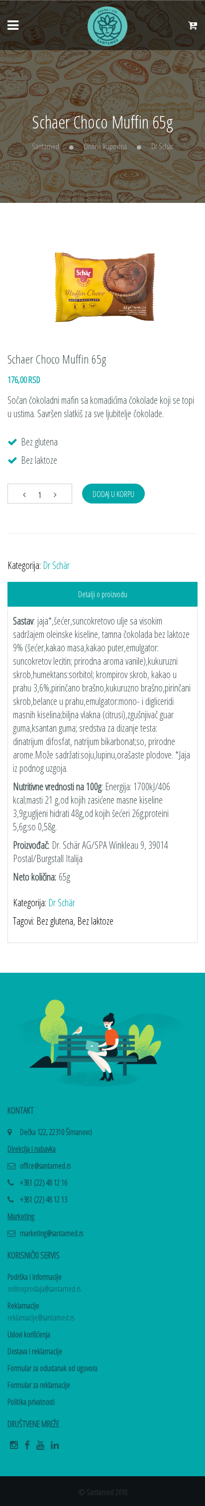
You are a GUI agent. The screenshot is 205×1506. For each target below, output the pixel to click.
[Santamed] (107, 25)
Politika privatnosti (31, 1401)
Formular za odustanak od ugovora (52, 1368)
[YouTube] (40, 1448)
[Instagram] (14, 1448)
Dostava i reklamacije (34, 1351)
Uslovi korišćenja (28, 1334)
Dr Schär (162, 146)
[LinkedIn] (55, 1448)
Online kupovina (105, 146)
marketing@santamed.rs (51, 1233)
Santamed (45, 146)
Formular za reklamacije (38, 1385)
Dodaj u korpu (113, 494)
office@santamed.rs (45, 1165)
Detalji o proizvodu (102, 594)
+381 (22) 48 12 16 (43, 1182)
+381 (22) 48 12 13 (43, 1199)
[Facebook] (27, 1448)
